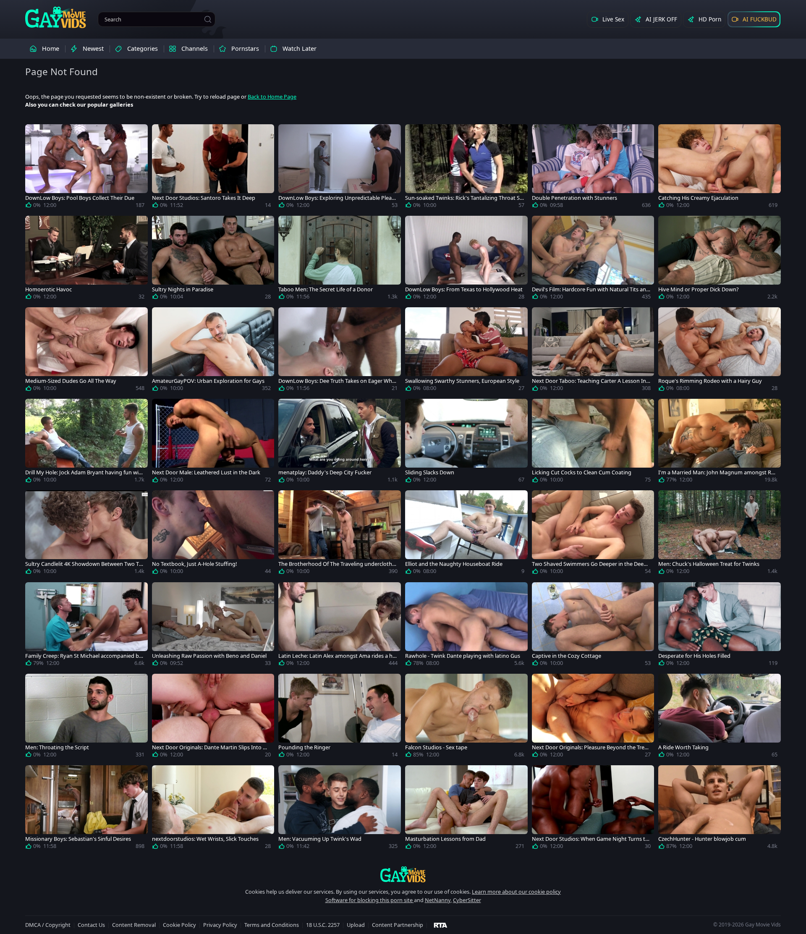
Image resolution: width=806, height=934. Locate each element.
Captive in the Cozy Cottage (566, 656)
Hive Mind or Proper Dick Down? (698, 289)
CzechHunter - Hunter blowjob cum (702, 839)
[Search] (208, 19)
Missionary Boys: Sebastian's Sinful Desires (78, 839)
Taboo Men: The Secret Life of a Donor (325, 289)
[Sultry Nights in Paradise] (213, 259)
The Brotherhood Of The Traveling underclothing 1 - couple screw (337, 564)
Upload (356, 925)
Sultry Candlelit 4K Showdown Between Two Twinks (84, 564)
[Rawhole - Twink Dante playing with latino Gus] (466, 626)
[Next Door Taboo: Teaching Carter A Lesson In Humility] (593, 351)
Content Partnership (397, 925)
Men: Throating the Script (57, 747)
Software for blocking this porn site (369, 900)
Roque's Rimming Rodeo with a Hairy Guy (710, 381)
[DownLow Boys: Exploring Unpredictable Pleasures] (339, 168)
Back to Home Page (272, 96)
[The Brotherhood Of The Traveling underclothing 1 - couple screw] (339, 534)
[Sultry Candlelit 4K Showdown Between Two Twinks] (86, 534)
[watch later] (35, 134)
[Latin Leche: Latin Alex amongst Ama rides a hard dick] (339, 626)
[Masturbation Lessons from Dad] (466, 809)
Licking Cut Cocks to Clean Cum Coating (581, 472)
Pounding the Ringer (304, 747)
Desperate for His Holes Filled (694, 656)
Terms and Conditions (271, 925)
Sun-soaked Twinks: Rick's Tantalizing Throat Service (464, 198)
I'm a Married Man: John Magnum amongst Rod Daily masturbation (716, 472)
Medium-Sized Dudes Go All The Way (70, 381)
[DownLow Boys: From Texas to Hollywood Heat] (466, 259)
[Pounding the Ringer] (339, 717)
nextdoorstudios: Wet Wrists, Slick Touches (205, 839)
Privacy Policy (220, 925)
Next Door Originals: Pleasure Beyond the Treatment (590, 747)
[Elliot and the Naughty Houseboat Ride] (466, 534)
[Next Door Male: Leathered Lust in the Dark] (213, 442)
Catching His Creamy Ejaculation (698, 198)
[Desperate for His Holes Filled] (719, 626)
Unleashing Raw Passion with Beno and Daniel (209, 656)
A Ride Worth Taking (683, 747)
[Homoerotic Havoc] (86, 259)
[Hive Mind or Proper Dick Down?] (719, 259)
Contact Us (91, 925)
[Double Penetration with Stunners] (593, 168)
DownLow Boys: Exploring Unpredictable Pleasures (336, 198)
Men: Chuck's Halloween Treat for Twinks (708, 564)
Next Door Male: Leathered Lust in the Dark (206, 472)
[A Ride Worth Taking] (719, 717)
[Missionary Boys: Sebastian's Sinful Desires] (86, 809)
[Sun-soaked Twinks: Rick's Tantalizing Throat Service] (466, 168)
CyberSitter (467, 900)
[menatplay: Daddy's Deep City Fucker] (339, 442)
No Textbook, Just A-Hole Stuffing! (194, 564)
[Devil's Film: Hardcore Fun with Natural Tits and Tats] (593, 259)
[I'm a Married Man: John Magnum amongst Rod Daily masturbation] (719, 442)
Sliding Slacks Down (429, 472)
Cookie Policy (179, 925)
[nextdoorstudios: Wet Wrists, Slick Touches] (213, 809)
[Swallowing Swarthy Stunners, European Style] (466, 351)
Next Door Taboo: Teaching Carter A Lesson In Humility (589, 381)
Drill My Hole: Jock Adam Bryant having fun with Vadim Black (84, 472)
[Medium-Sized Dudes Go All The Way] (86, 351)
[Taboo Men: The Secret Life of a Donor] (339, 259)
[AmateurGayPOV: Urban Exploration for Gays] (213, 351)
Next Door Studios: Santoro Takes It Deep (203, 198)
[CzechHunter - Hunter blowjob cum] (719, 809)
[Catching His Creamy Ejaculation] (719, 168)
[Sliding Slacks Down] (466, 442)
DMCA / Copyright (48, 925)
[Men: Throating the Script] (86, 717)
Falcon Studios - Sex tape (436, 747)
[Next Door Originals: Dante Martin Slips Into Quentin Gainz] (213, 717)
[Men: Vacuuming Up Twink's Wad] (339, 809)
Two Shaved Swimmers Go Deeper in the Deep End (589, 564)
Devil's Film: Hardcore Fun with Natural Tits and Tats (590, 289)
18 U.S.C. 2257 (323, 925)
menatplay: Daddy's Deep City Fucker (325, 472)
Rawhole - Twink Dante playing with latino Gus (462, 656)
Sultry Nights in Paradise (182, 289)
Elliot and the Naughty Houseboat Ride (453, 564)
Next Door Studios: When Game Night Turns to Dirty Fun (590, 839)
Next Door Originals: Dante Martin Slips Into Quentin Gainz (211, 747)
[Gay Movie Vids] (55, 16)
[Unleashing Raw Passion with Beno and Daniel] (213, 626)
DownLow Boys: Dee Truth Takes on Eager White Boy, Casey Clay (336, 381)
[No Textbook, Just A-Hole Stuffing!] (213, 534)
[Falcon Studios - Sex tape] (466, 717)
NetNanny (437, 900)
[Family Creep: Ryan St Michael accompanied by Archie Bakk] (86, 626)
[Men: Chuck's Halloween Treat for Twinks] (719, 534)
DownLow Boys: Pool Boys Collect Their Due (79, 198)
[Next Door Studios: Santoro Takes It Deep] (213, 168)
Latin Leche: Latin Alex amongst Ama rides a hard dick (336, 656)
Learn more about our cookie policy (516, 891)
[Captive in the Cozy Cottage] (593, 626)
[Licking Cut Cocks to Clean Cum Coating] (593, 442)
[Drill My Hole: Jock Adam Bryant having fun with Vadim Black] (86, 442)
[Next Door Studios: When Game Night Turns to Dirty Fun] (593, 809)
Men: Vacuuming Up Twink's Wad (319, 839)
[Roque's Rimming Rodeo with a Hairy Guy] (719, 351)
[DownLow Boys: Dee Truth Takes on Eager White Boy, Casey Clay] (339, 351)
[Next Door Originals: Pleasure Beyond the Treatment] (593, 717)
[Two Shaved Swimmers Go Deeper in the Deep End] (593, 534)
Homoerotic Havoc (48, 289)
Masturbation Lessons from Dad (445, 839)
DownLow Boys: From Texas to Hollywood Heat (464, 289)
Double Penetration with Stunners (574, 198)
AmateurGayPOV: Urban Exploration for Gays (208, 381)
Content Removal (134, 925)
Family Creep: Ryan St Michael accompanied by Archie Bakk (83, 656)
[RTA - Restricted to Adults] (440, 924)
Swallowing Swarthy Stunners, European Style (462, 381)
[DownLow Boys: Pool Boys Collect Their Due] (86, 168)
